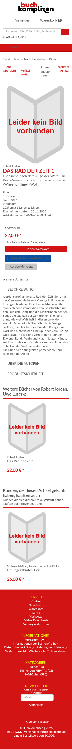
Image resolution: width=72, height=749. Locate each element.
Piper (6, 192)
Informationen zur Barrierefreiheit (35, 643)
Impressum (31, 639)
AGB (44, 639)
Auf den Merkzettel (21, 266)
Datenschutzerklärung (19, 647)
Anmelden (22, 20)
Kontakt (36, 601)
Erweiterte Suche (14, 36)
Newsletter (58, 651)
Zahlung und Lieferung (52, 647)
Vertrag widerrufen (36, 624)
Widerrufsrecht (15, 651)
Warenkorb (49, 20)
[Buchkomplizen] (36, 7)
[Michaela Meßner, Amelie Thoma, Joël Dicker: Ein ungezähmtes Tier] (36, 537)
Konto (36, 612)
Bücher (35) (36, 666)
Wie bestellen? (39, 651)
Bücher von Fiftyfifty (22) (36, 670)
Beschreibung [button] (20, 289)
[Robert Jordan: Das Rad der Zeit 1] (37, 125)
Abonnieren (36, 704)
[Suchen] (65, 32)
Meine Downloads (36, 620)
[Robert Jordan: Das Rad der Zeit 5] (36, 428)
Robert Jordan (11, 166)
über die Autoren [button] (23, 363)
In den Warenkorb (37, 249)
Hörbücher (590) (36, 674)
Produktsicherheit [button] (25, 374)
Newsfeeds (36, 605)
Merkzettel (36, 616)
